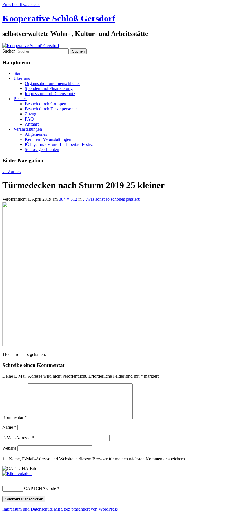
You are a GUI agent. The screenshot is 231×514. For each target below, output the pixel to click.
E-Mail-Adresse (18, 437)
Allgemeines (36, 134)
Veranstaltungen (28, 129)
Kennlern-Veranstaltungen (48, 139)
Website (9, 448)
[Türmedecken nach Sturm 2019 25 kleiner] (56, 344)
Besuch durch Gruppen (45, 103)
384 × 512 (68, 199)
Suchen (8, 51)
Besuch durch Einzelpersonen (51, 108)
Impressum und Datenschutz (50, 93)
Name (9, 427)
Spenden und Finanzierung (49, 88)
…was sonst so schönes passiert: (111, 199)
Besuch (20, 98)
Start (18, 73)
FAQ (29, 119)
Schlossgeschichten (42, 149)
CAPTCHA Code (40, 488)
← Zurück (11, 171)
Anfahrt (32, 124)
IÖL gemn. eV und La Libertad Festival (60, 144)
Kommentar (14, 417)
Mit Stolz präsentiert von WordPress (86, 509)
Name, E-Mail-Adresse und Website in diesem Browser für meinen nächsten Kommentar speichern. (97, 458)
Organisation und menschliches (52, 83)
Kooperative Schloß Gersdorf (58, 18)
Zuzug (30, 113)
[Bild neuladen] (17, 473)
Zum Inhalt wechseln (21, 4)
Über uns (22, 78)
